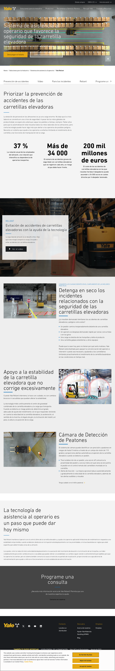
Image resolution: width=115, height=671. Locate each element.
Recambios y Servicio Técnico (68, 9)
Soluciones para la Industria (19, 70)
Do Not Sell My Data (85, 655)
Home (6, 70)
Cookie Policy (28, 662)
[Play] (108, 269)
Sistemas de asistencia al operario (42, 70)
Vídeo (40, 81)
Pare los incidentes (61, 81)
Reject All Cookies (86, 660)
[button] (109, 81)
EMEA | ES (91, 2)
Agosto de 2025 (96, 649)
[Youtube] (35, 626)
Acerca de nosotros (83, 628)
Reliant (83, 81)
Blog (78, 638)
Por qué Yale (88, 9)
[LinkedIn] (41, 626)
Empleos (99, 628)
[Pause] (108, 58)
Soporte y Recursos (103, 9)
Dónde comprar (80, 2)
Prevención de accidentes (16, 81)
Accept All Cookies (86, 666)
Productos (49, 9)
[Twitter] (23, 626)
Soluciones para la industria (31, 9)
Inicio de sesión (104, 2)
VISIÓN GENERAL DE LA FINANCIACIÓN (54, 649)
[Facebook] (29, 626)
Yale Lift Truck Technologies (79, 649)
